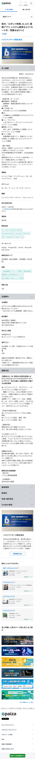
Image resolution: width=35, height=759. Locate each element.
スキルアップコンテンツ (9, 730)
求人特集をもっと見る (26, 702)
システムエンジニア (9, 582)
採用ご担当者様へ (7, 744)
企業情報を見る (17, 554)
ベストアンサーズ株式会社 (12, 39)
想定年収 (7, 209)
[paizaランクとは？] (31, 16)
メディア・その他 (7, 735)
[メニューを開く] (31, 3)
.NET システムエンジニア (10, 568)
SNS (3, 739)
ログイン (21, 5)
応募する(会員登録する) (17, 756)
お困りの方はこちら (8, 749)
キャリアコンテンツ (8, 725)
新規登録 (26, 5)
